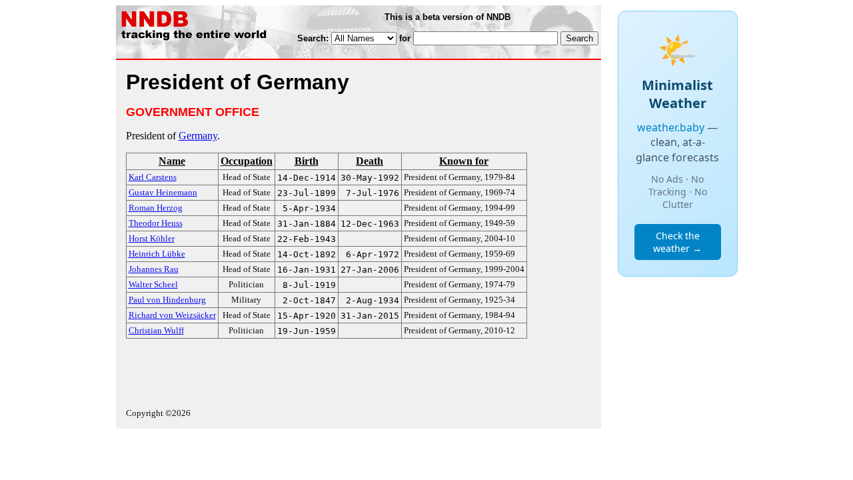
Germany (198, 135)
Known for (463, 161)
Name (172, 161)
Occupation (247, 161)
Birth (307, 161)
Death (369, 161)
